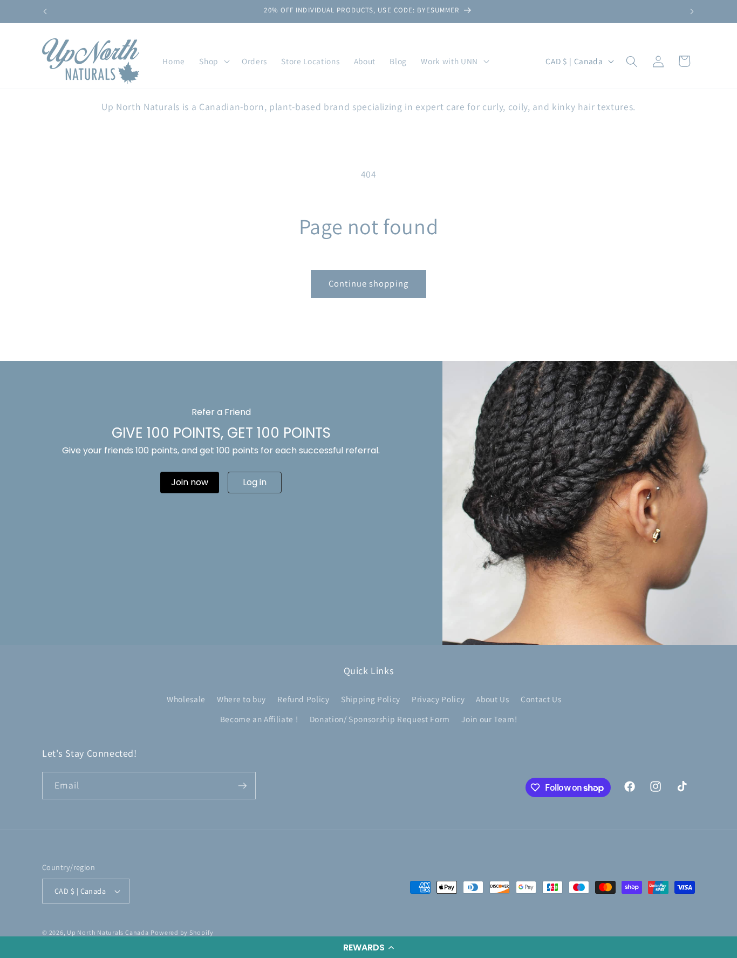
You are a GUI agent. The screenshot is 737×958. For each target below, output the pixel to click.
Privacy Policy (438, 699)
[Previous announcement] (45, 11)
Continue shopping (368, 283)
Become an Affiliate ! (259, 719)
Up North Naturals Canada (107, 932)
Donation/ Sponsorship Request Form (380, 719)
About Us (492, 699)
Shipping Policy (370, 699)
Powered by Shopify (182, 932)
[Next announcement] (692, 11)
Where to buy (241, 699)
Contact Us (541, 699)
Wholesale (186, 699)
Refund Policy (303, 699)
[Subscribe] (242, 786)
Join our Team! (489, 719)
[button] (368, 947)
